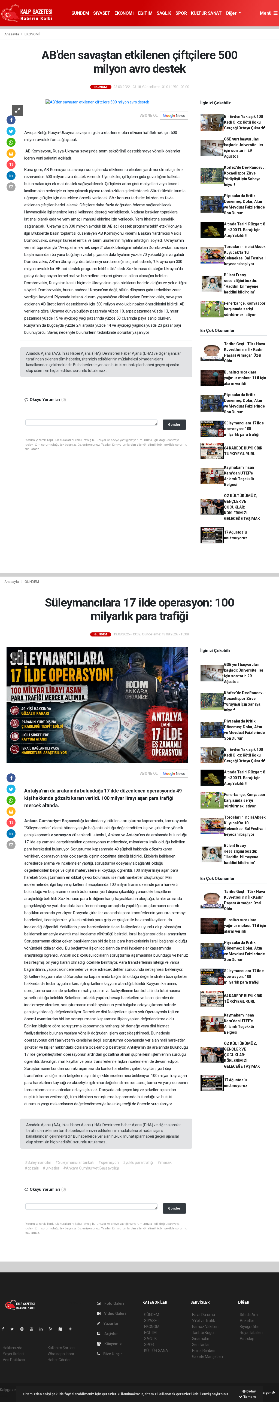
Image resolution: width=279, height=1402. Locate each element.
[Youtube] (34, 1329)
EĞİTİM (145, 13)
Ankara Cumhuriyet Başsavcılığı (54, 820)
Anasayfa (12, 34)
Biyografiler (249, 1326)
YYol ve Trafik (203, 1320)
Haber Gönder (59, 1360)
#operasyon (108, 1162)
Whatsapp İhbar (61, 1354)
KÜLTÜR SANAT (206, 13)
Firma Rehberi (204, 1350)
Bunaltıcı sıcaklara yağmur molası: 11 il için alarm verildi (245, 378)
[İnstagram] (24, 1329)
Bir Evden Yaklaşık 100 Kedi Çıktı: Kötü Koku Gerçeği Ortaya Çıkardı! (244, 122)
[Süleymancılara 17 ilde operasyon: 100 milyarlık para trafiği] (97, 704)
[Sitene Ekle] (72, 1329)
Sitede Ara (248, 1314)
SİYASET (101, 13)
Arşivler (111, 1333)
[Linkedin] (43, 1329)
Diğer (232, 13)
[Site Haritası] (63, 1329)
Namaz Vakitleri (205, 1326)
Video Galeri (114, 1313)
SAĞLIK (164, 13)
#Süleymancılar (38, 1162)
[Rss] (53, 1329)
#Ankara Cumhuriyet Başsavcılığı (91, 1168)
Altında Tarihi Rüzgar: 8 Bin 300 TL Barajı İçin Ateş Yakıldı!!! (244, 230)
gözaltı (156, 849)
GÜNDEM (80, 13)
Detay (250, 1391)
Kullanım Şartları (61, 1348)
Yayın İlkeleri (13, 1354)
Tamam (249, 1397)
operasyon (61, 834)
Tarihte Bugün (204, 1332)
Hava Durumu (203, 1314)
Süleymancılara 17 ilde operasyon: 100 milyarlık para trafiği (244, 429)
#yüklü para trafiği (138, 1162)
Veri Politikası (14, 1360)
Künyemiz (113, 1344)
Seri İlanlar (201, 1344)
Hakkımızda (12, 1348)
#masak (164, 1162)
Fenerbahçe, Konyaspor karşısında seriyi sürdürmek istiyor (245, 309)
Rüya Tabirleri (251, 1332)
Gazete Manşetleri (207, 1356)
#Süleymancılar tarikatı (74, 1162)
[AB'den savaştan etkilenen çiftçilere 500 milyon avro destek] (97, 102)
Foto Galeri (114, 1303)
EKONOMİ (124, 13)
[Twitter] (14, 1329)
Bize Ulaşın (112, 1354)
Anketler (247, 1320)
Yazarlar (110, 1323)
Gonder (174, 425)
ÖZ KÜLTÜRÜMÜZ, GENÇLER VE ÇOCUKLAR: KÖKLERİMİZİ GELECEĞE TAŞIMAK (242, 507)
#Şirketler (51, 1168)
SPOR (181, 13)
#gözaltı (32, 1168)
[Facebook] (5, 1329)
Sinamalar (200, 1338)
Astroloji (246, 1338)
